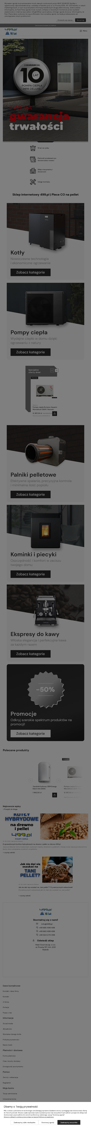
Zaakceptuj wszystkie (68, 1122)
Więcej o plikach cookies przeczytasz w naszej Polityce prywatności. (29, 1117)
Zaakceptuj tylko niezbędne (24, 1122)
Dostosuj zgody (48, 1122)
